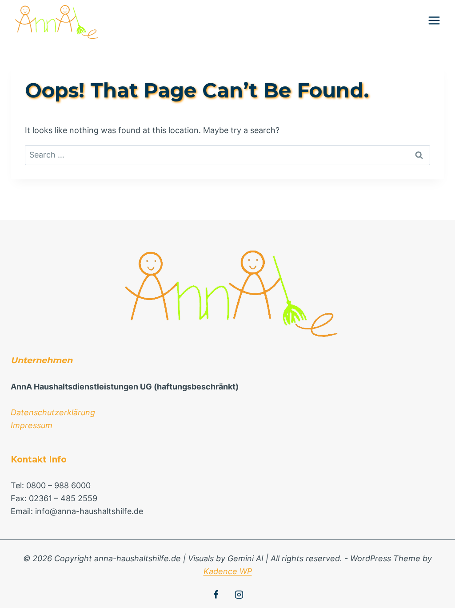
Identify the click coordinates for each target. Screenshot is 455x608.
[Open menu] (433, 20)
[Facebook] (216, 595)
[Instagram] (239, 595)
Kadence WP (228, 571)
